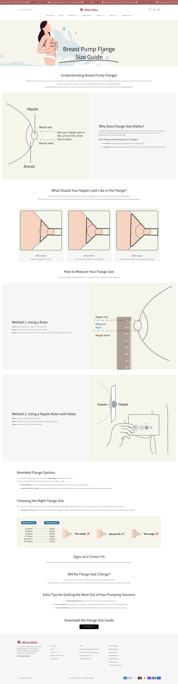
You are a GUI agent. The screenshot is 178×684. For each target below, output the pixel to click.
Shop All (61, 15)
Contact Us (53, 652)
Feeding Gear (87, 15)
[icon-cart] (159, 9)
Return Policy (113, 652)
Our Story (53, 646)
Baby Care (100, 15)
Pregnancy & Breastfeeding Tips (89, 649)
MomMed (77, 678)
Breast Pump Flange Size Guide (89, 652)
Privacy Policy (113, 662)
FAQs (81, 646)
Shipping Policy (113, 649)
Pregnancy (112, 15)
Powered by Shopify (87, 678)
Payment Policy (113, 659)
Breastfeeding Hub (85, 655)
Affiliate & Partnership (56, 655)
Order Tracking (113, 646)
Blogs (52, 649)
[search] (150, 10)
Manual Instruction (85, 659)
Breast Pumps (72, 15)
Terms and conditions (115, 665)
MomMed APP (54, 659)
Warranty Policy (113, 655)
